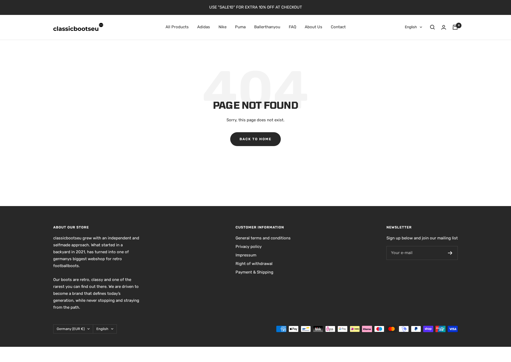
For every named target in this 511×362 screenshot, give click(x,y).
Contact (338, 27)
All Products (177, 27)
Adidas (203, 27)
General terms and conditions (263, 238)
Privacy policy (249, 246)
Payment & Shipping (254, 272)
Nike (222, 27)
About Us (313, 27)
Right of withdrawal (254, 263)
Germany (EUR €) (71, 329)
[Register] (450, 253)
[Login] (443, 27)
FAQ (292, 27)
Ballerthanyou (267, 27)
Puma (240, 27)
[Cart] (455, 27)
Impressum (246, 255)
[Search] (432, 27)
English (411, 27)
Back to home (255, 139)
